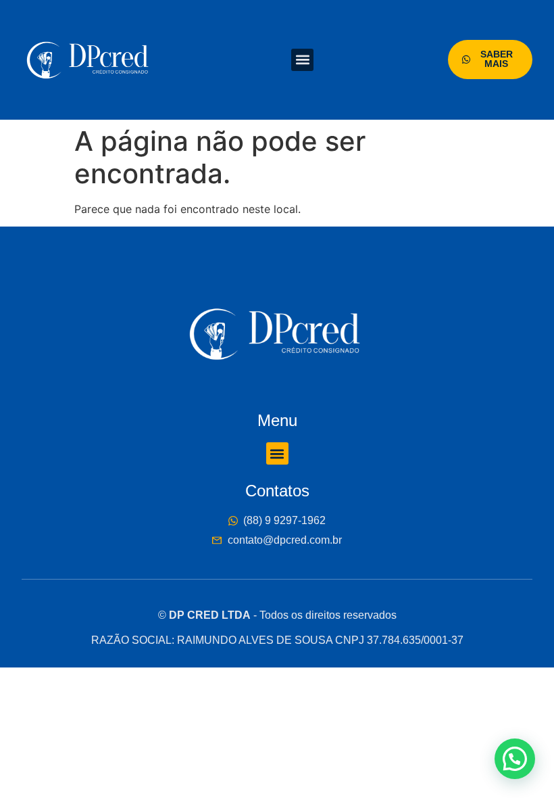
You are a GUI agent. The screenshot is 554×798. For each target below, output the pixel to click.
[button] (302, 60)
